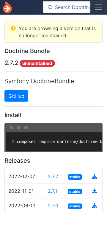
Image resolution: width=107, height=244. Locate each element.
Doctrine (7, 7)
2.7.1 (52, 191)
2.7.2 (53, 176)
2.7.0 (53, 206)
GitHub (16, 96)
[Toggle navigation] (98, 7)
